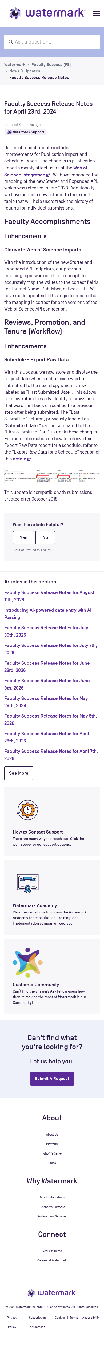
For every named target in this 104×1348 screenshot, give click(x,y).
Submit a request (52, 1078)
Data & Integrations (52, 1197)
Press (52, 1163)
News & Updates (24, 71)
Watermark (14, 64)
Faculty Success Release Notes (39, 77)
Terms (74, 1317)
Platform (52, 1144)
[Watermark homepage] (47, 13)
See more (19, 773)
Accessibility (91, 1317)
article (19, 459)
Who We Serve (52, 1153)
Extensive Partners (52, 1207)
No (45, 537)
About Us (52, 1134)
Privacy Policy (12, 1322)
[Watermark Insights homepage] (52, 1293)
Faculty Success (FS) (51, 64)
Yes (23, 537)
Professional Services (52, 1216)
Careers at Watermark (52, 1260)
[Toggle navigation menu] (96, 13)
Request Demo (52, 1251)
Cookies (60, 1317)
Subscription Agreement (37, 1322)
